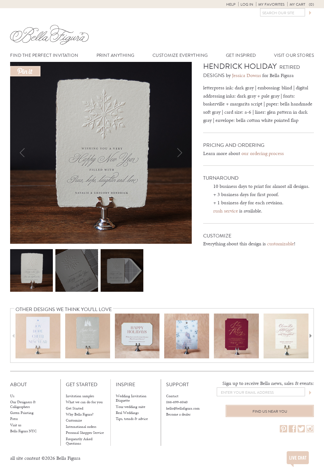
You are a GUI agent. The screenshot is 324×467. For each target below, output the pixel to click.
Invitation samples (80, 396)
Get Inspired (241, 55)
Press (14, 418)
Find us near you (269, 411)
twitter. (301, 429)
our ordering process (262, 153)
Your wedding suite (130, 406)
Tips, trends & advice (132, 418)
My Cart (302, 4)
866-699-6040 (177, 402)
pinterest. (283, 429)
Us (12, 396)
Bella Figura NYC (23, 431)
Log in (246, 4)
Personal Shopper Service (85, 432)
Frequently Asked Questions (79, 441)
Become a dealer (178, 414)
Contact (172, 396)
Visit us (15, 425)
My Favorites (271, 4)
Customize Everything (180, 55)
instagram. (310, 429)
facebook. (292, 429)
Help (230, 4)
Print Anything (115, 55)
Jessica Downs (246, 75)
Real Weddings (127, 412)
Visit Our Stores (294, 55)
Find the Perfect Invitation (44, 55)
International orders (81, 426)
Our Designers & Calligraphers (23, 404)
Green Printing (22, 412)
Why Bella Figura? (80, 414)
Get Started (74, 408)
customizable (280, 244)
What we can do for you (84, 402)
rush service (225, 211)
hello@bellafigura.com (183, 408)
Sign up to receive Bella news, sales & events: (268, 383)
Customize (74, 420)
